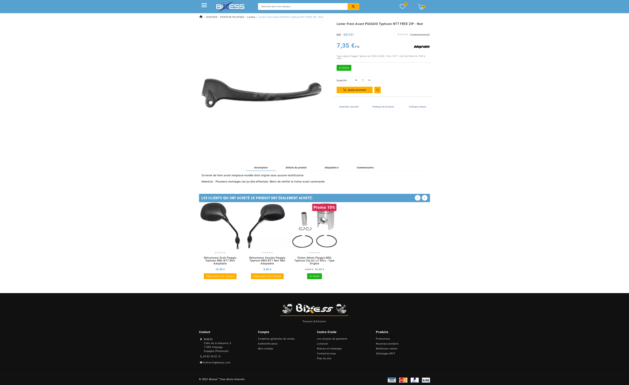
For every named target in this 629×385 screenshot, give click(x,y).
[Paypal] (415, 379)
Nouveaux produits (387, 343)
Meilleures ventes (387, 348)
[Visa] (392, 379)
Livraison (322, 343)
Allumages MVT (385, 353)
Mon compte (265, 348)
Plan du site (324, 358)
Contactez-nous (326, 353)
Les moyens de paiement (332, 338)
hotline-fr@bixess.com (216, 362)
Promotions (383, 338)
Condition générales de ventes (276, 338)
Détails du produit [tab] (296, 167)
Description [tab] (261, 167)
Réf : (340, 34)
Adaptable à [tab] (332, 167)
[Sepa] (426, 379)
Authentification (268, 343)
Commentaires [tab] (365, 167)
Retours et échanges (329, 348)
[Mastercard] (403, 379)
